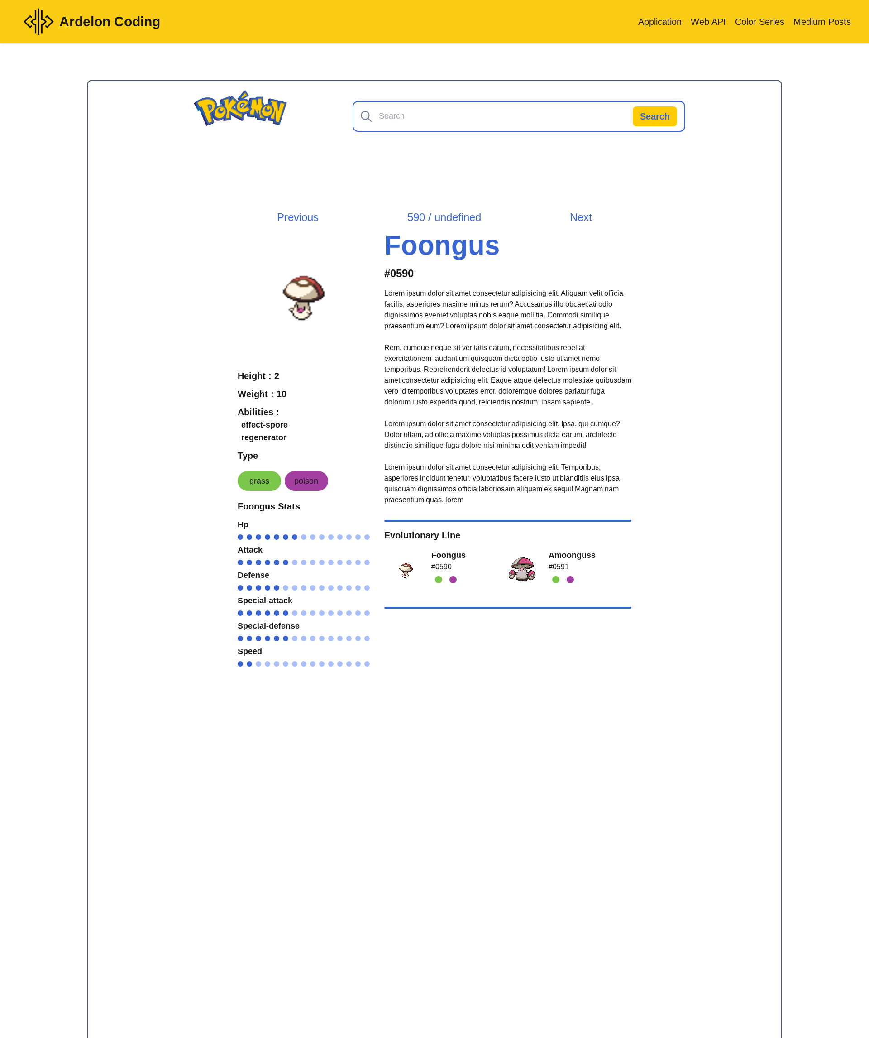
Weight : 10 (262, 394)
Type (248, 456)
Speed (250, 651)
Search (655, 116)
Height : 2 (258, 376)
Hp (243, 524)
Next (581, 217)
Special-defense (269, 625)
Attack (250, 549)
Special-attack (265, 600)
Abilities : (258, 412)
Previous (298, 217)
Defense (253, 575)
